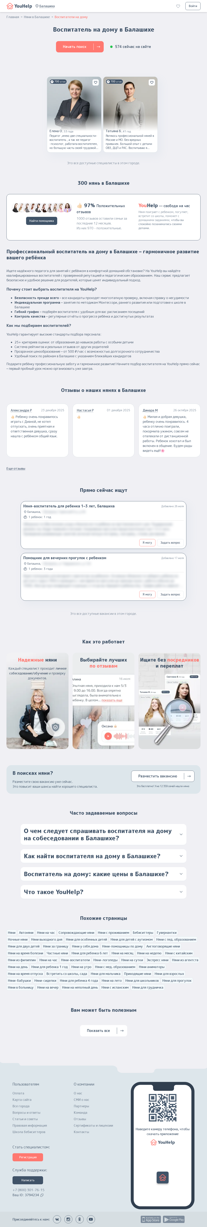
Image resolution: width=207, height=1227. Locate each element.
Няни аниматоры (152, 967)
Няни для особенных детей (86, 939)
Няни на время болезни (25, 953)
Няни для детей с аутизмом (132, 939)
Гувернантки (166, 932)
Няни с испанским (115, 987)
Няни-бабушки (19, 980)
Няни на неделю (149, 953)
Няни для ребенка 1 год (49, 967)
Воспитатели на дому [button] (71, 17)
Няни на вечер (47, 987)
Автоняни (26, 932)
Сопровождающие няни (76, 932)
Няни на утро (81, 967)
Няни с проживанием (113, 932)
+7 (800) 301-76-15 (28, 1190)
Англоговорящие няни (163, 946)
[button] (47, 6)
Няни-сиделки (45, 980)
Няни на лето (112, 980)
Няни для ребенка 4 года (79, 980)
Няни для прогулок (177, 980)
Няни (11, 932)
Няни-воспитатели (75, 960)
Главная (12, 17)
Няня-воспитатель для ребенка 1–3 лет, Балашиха (69, 506)
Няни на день (18, 967)
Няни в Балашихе (37, 17)
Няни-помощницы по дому (122, 946)
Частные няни (57, 953)
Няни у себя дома (85, 946)
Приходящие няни (137, 973)
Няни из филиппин (22, 960)
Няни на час (46, 932)
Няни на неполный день (80, 987)
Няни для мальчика (105, 973)
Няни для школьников (142, 980)
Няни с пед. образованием (176, 939)
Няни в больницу (21, 987)
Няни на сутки (132, 960)
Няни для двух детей (23, 946)
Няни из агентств (185, 960)
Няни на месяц (122, 953)
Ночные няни (17, 939)
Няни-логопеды (105, 960)
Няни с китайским (178, 953)
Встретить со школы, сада (66, 973)
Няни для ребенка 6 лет (90, 953)
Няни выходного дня (46, 939)
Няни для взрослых (169, 973)
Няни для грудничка (147, 987)
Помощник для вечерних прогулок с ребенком (64, 557)
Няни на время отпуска (25, 973)
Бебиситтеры (143, 932)
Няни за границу (55, 946)
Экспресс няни (157, 960)
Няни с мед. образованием (115, 967)
